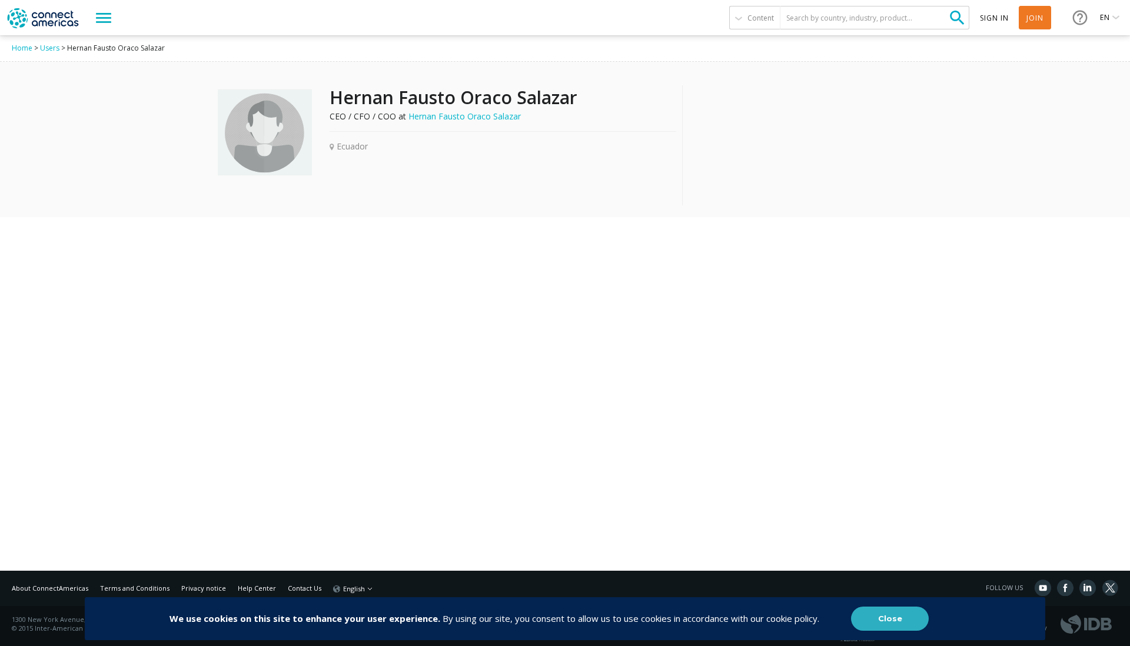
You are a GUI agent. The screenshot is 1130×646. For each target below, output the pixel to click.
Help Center (257, 588)
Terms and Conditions (135, 588)
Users (49, 48)
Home (22, 48)
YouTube (1043, 588)
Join (1034, 18)
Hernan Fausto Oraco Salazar (464, 116)
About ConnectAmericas (50, 588)
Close (890, 618)
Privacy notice (203, 588)
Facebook (1065, 588)
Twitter (1110, 588)
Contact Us (304, 588)
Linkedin (1087, 588)
